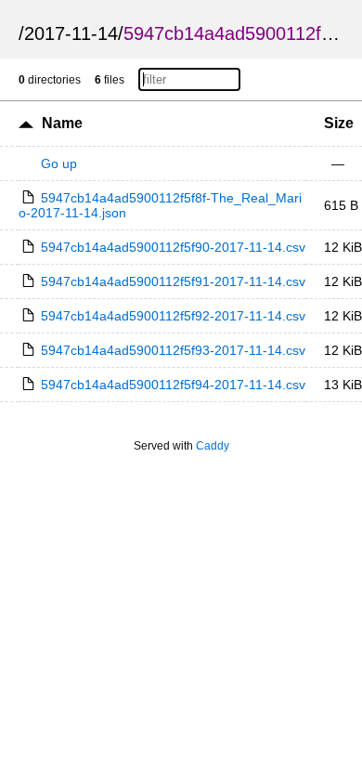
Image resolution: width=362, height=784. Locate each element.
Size (339, 123)
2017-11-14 (71, 33)
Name (62, 123)
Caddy (212, 445)
